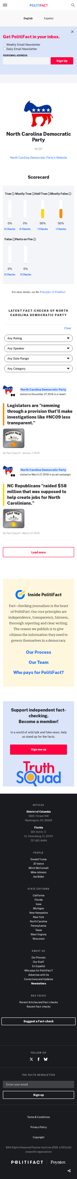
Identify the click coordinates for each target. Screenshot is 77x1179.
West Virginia (38, 934)
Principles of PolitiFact (52, 292)
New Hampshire (38, 912)
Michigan (38, 908)
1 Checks (42, 228)
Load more (38, 552)
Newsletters (38, 983)
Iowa (38, 904)
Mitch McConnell (39, 867)
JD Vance (38, 863)
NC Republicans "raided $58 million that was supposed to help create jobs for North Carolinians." (37, 494)
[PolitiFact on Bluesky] (45, 1059)
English (28, 18)
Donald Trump (38, 859)
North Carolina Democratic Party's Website (38, 157)
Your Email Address (15, 55)
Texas (38, 930)
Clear (67, 328)
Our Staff (38, 961)
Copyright (38, 1137)
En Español (38, 966)
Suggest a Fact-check (38, 1021)
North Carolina (38, 921)
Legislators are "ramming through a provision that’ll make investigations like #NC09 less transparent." (40, 414)
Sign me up (38, 749)
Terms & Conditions (38, 1117)
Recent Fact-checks (38, 1006)
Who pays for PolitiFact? (38, 672)
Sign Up (62, 61)
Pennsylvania (38, 925)
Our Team (39, 662)
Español (48, 18)
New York (38, 917)
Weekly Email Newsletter (23, 44)
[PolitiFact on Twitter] (31, 1059)
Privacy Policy (38, 1127)
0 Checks (9, 228)
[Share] (69, 1171)
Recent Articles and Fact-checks (38, 1002)
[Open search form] (73, 5)
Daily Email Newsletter (21, 49)
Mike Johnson (38, 872)
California (38, 895)
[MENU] (6, 5)
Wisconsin (39, 938)
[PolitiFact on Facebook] (38, 1059)
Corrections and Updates (38, 979)
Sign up (38, 1095)
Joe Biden (38, 876)
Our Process (38, 652)
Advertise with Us (38, 974)
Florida (39, 899)
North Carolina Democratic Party (43, 389)
